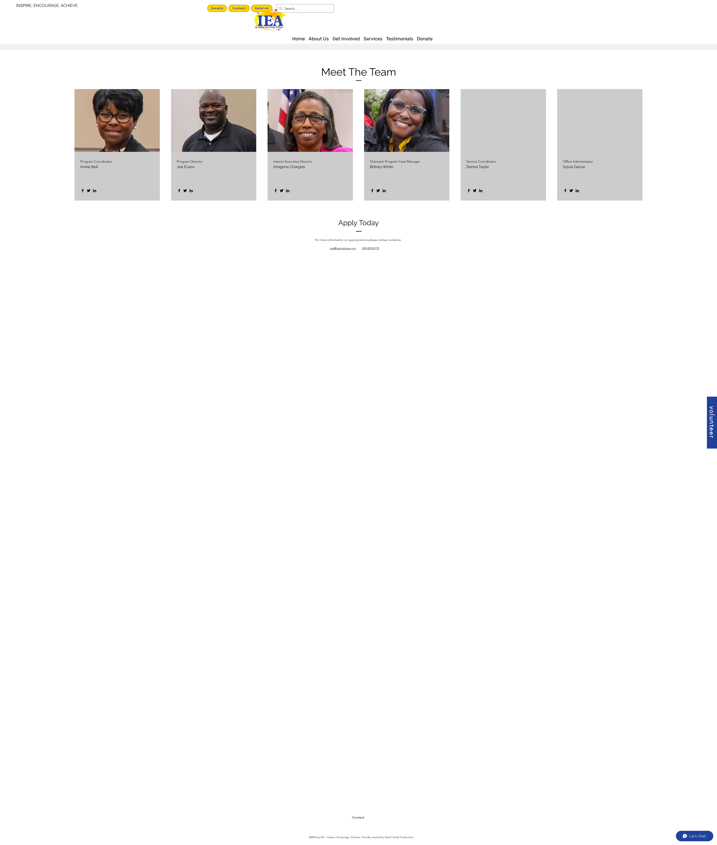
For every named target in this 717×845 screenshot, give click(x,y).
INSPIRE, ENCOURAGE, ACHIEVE (47, 5)
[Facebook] (82, 190)
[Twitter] (88, 190)
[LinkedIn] (94, 190)
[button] (712, 423)
